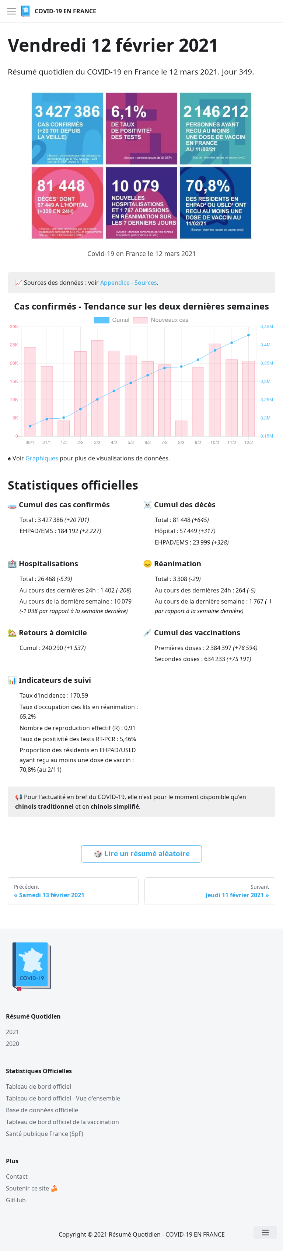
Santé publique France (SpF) (44, 1134)
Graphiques (41, 458)
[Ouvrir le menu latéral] (265, 1232)
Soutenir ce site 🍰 (32, 1188)
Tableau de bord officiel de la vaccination (62, 1122)
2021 (12, 1032)
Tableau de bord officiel (38, 1086)
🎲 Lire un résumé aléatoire (142, 853)
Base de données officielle (42, 1110)
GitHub (16, 1200)
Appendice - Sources (128, 283)
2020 (12, 1044)
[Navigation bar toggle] (11, 11)
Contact (17, 1176)
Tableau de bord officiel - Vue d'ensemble (63, 1098)
